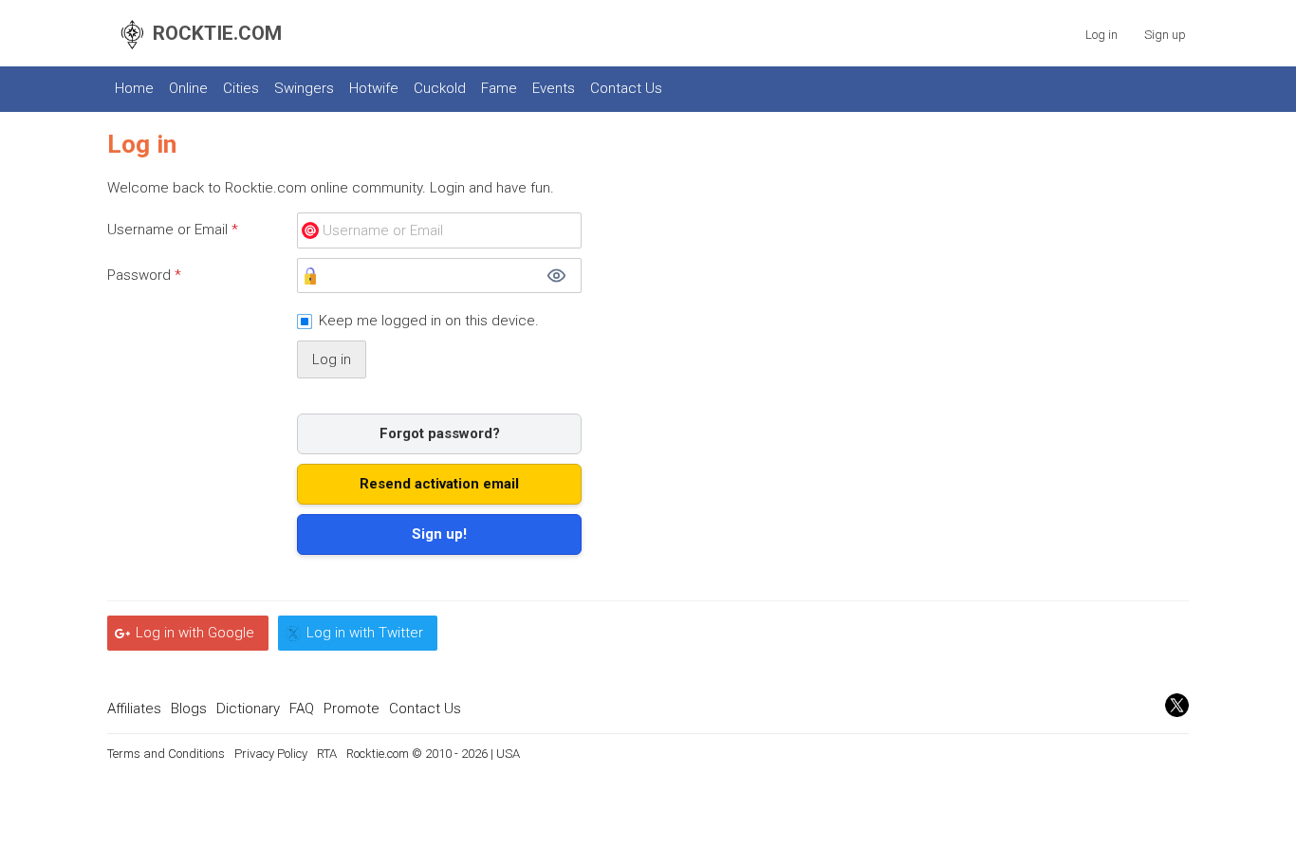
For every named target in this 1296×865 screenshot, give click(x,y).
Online (188, 88)
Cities (241, 88)
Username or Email (172, 229)
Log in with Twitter (364, 632)
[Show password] (556, 276)
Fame (499, 88)
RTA (327, 753)
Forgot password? (440, 433)
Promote (352, 708)
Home (134, 88)
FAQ (301, 708)
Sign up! (439, 534)
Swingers (304, 88)
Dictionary (248, 708)
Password (144, 275)
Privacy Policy (270, 753)
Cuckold (440, 88)
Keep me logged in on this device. (429, 320)
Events (553, 88)
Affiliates (134, 708)
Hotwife (373, 88)
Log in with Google (195, 632)
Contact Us (626, 88)
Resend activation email (439, 483)
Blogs (189, 708)
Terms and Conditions (166, 753)
